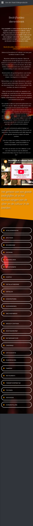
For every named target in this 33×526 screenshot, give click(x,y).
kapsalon (9, 291)
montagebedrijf (12, 331)
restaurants (10, 375)
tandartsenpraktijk (13, 383)
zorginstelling (11, 405)
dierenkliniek (11, 260)
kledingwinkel (11, 306)
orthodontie (11, 353)
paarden (9, 368)
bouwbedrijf (10, 245)
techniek (9, 390)
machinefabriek (11, 313)
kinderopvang (11, 299)
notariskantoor (12, 338)
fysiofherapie (11, 267)
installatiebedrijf (12, 284)
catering (9, 252)
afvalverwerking (12, 230)
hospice (9, 277)
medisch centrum (12, 323)
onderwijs (9, 345)
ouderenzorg (11, 360)
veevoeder (10, 397)
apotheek (9, 238)
